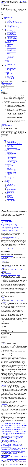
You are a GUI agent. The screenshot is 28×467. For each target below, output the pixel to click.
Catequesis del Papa (11, 48)
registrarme (3, 124)
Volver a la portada (8, 17)
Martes (5, 275)
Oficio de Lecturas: (6, 355)
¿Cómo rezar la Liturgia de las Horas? (10, 230)
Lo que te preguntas (11, 68)
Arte (5, 54)
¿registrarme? (9, 84)
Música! (8, 58)
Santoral (8, 45)
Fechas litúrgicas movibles (7, 222)
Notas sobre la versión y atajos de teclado (10, 231)
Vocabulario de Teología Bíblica (14, 22)
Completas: (4, 404)
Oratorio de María (11, 37)
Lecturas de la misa (11, 32)
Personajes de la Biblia (12, 26)
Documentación (7, 42)
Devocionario (10, 33)
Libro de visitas (10, 69)
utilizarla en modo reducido (7, 256)
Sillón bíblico (10, 25)
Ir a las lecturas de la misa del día (8, 237)
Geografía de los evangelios (13, 28)
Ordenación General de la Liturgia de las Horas (12, 227)
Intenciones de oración (12, 40)
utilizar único (4, 258)
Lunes (2, 275)
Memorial (9, 74)
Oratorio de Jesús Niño (12, 36)
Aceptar (3, 4)
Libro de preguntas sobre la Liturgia (9, 224)
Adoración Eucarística (12, 38)
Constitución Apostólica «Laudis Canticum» (11, 225)
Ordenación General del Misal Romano (10, 228)
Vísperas (4, 271)
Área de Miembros (11, 78)
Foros (8, 66)
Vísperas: (4, 385)
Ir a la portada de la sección (7, 221)
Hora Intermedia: (6, 371)
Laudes (3, 268)
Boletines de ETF (11, 64)
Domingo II (9, 273)
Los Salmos (9, 24)
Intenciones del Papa (11, 41)
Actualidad (6, 60)
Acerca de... (6, 72)
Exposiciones (10, 57)
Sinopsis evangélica (11, 21)
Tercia (11, 269)
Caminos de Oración (11, 34)
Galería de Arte (10, 56)
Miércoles (10, 275)
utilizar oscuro (4, 261)
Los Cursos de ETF (11, 49)
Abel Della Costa (13, 464)
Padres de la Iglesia (11, 50)
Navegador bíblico (11, 19)
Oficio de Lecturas (6, 266)
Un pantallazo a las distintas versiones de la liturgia (12, 248)
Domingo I (3, 273)
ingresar (2, 84)
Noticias (8, 61)
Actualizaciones (10, 77)
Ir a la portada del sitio (6, 220)
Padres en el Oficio (11, 52)
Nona (21, 269)
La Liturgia (9, 30)
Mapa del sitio (10, 76)
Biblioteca (9, 46)
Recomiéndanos (10, 70)
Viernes (18, 275)
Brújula (8, 53)
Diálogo (5, 65)
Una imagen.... (10, 62)
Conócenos (9, 73)
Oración (5, 29)
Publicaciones (10, 44)
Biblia (5, 18)
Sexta (16, 269)
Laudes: (4, 343)
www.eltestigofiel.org (21, 461)
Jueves (14, 275)
